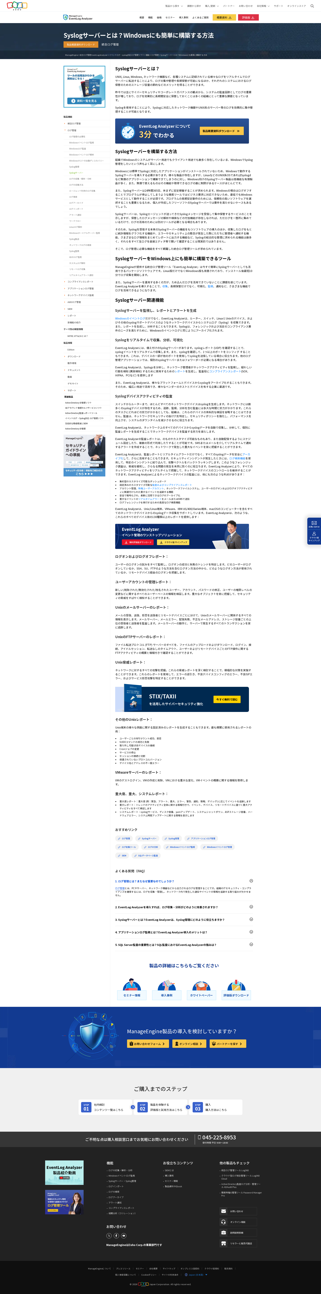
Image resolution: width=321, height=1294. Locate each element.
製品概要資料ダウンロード (81, 44)
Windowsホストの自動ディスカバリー (86, 160)
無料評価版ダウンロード (140, 542)
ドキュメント (74, 370)
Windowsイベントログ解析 (81, 154)
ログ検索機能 (237, 458)
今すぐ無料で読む (227, 699)
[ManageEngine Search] (312, 6)
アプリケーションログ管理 (203, 838)
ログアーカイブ (76, 202)
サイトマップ (169, 1269)
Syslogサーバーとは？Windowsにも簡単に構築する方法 (183, 55)
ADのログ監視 (75, 257)
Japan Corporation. (159, 1284)
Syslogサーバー (76, 172)
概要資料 (222, 17)
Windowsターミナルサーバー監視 (84, 232)
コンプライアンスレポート (225, 371)
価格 (159, 17)
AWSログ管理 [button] (74, 302)
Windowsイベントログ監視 (81, 142)
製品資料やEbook (173, 1186)
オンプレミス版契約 (190, 1269)
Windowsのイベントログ (130, 318)
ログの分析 (153, 846)
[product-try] (160, 1107)
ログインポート (76, 208)
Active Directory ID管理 (75, 428)
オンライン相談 (189, 1044)
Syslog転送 (74, 238)
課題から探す (194, 6)
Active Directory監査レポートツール (81, 413)
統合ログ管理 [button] (74, 123)
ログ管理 (155, 55)
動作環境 (72, 363)
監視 (210, 286)
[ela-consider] (84, 86)
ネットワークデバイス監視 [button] (81, 295)
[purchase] (215, 1107)
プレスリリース (123, 1269)
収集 (165, 286)
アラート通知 (75, 214)
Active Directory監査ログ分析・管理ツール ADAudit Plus (241, 1186)
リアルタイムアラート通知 (81, 275)
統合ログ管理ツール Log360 (235, 1170)
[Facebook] (116, 1235)
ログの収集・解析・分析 (80, 178)
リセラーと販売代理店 (241, 1243)
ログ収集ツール (129, 846)
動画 (70, 376)
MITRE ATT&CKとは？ (78, 336)
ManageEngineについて (99, 1269)
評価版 (246, 17)
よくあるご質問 (200, 17)
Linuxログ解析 (75, 226)
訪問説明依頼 (236, 1232)
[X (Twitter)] (109, 1235)
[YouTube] (123, 1235)
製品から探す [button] (172, 6)
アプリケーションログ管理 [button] (81, 288)
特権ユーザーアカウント (151, 488)
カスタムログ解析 (77, 263)
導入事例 (183, 17)
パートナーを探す (228, 1044)
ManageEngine (71, 55)
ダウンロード (74, 356)
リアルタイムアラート (150, 499)
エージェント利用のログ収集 (82, 190)
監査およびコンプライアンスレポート (172, 485)
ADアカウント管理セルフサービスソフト (83, 407)
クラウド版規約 (211, 1269)
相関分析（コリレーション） (123, 1213)
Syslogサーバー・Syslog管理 (122, 1181)
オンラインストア (296, 6)
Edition (71, 349)
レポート (180, 371)
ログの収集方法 (76, 184)
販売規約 (228, 1269)
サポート (278, 6)
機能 (150, 17)
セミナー (170, 17)
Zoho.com (17, 5)
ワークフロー (75, 220)
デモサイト (73, 383)
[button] (66, 1172)
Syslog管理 (74, 166)
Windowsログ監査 (77, 148)
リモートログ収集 (77, 269)
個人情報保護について (125, 1275)
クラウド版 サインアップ (176, 542)
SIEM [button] (70, 308)
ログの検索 (114, 1191)
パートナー (229, 6)
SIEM (124, 855)
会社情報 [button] (261, 6)
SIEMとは (169, 1170)
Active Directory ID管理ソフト (78, 402)
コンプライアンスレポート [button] (80, 281)
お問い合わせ (246, 6)
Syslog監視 (74, 251)
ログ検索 (73, 196)
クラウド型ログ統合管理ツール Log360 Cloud (240, 1177)
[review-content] (105, 1107)
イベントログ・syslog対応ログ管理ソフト (126, 55)
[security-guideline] (84, 455)
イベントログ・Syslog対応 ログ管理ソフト (84, 418)
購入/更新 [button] (210, 6)
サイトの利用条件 (170, 1275)
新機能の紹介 (74, 322)
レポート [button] (72, 315)
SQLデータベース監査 (148, 855)
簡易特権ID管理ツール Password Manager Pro (241, 1194)
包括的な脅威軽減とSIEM (76, 423)
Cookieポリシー (149, 1275)
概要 (141, 17)
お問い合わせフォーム (148, 1044)
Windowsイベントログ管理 (219, 846)
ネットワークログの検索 (80, 245)
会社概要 (153, 1269)
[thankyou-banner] (66, 1202)
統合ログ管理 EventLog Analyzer (93, 55)
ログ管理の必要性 (77, 136)
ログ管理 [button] (72, 130)
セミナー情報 (171, 1181)
